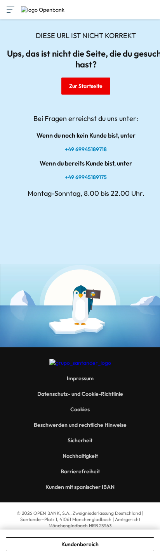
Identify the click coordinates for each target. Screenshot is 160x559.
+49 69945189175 (86, 177)
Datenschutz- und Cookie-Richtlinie (80, 393)
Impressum (80, 378)
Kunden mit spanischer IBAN (80, 486)
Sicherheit (80, 440)
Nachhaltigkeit (80, 455)
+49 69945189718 (86, 149)
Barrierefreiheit (80, 471)
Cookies (80, 409)
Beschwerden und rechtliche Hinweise (80, 424)
